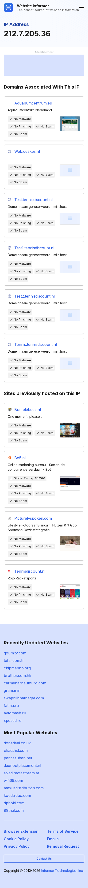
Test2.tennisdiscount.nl (34, 296)
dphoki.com (14, 803)
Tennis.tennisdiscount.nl (35, 344)
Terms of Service (63, 831)
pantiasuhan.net (18, 758)
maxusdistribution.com (24, 788)
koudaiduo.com (17, 795)
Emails (53, 838)
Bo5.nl (20, 457)
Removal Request (63, 846)
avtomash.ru (15, 713)
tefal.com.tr (14, 660)
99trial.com (14, 810)
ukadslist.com (16, 750)
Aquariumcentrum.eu (33, 103)
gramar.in (12, 690)
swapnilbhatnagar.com (24, 698)
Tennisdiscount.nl (29, 571)
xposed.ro (13, 720)
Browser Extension (21, 831)
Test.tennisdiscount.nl (33, 199)
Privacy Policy (17, 846)
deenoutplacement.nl (22, 765)
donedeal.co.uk (17, 743)
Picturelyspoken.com (33, 518)
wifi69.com (13, 780)
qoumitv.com (15, 653)
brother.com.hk (17, 675)
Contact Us (44, 858)
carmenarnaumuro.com (25, 683)
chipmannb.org (17, 668)
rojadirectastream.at (21, 773)
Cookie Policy (16, 838)
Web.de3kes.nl (27, 151)
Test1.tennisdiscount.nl (34, 248)
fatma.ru (11, 705)
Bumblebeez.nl (27, 409)
